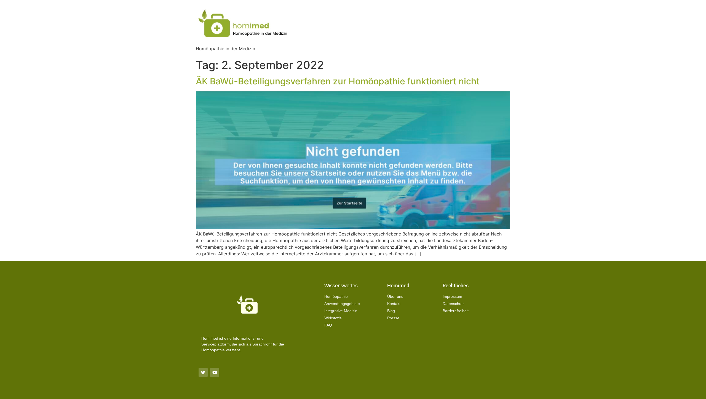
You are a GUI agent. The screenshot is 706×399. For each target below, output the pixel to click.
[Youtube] (214, 372)
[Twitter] (203, 372)
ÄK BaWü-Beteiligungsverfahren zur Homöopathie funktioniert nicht (338, 81)
